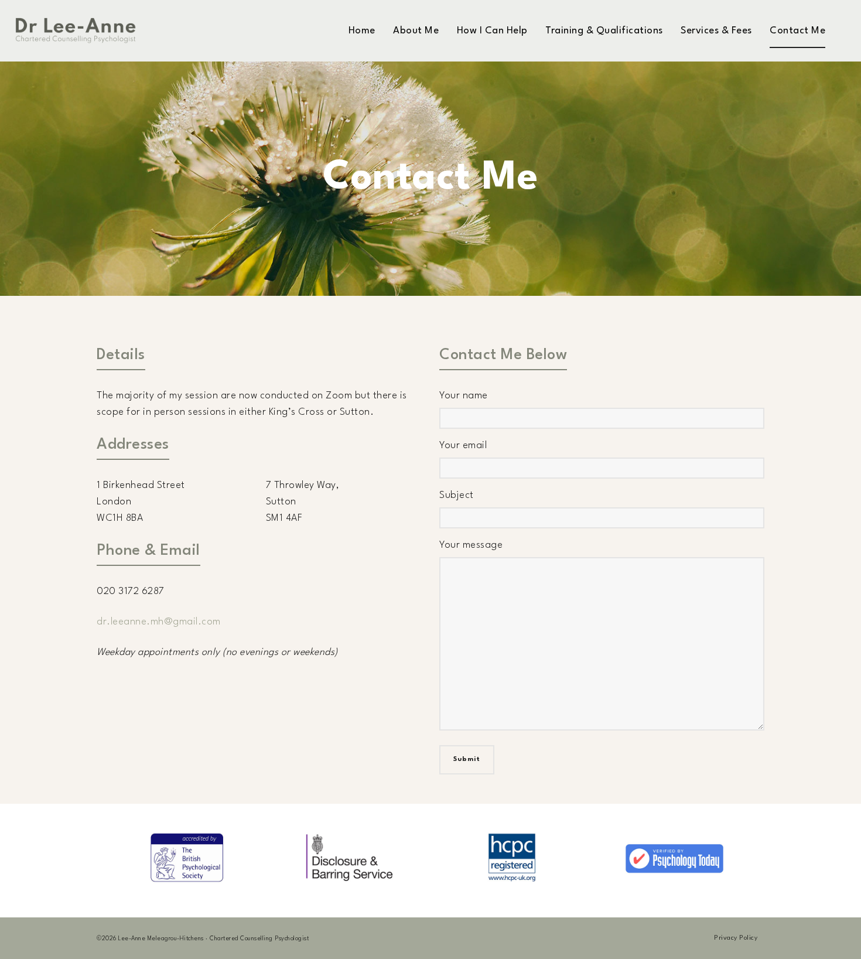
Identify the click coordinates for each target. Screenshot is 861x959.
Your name (463, 396)
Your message (471, 545)
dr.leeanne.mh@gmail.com (159, 622)
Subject (456, 495)
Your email (463, 446)
